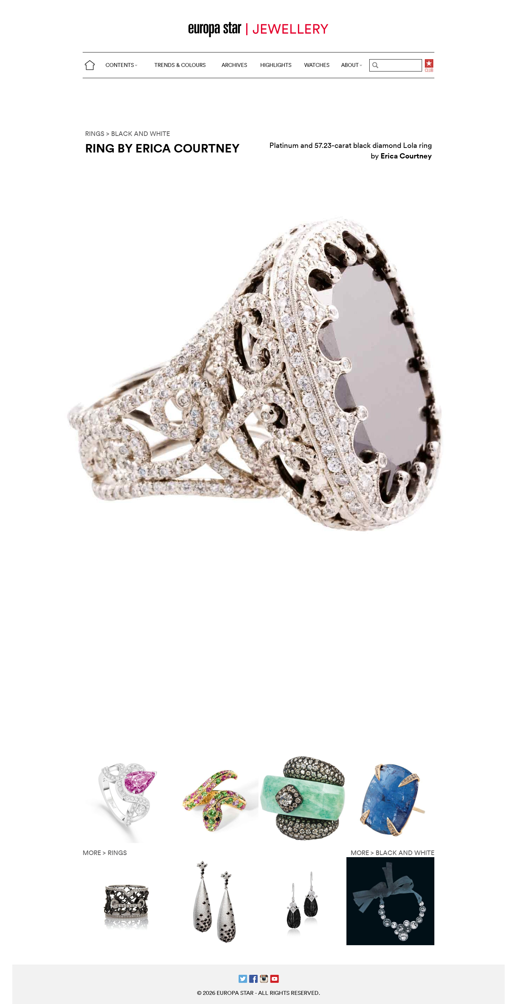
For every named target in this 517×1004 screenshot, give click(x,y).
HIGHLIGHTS (276, 65)
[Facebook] (253, 978)
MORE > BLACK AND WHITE (392, 853)
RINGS (94, 134)
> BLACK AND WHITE (138, 134)
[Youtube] (274, 978)
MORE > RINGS (105, 853)
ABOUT (350, 65)
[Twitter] (242, 978)
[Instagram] (264, 978)
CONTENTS (120, 65)
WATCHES (317, 65)
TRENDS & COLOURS (180, 65)
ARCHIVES (234, 65)
